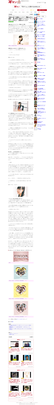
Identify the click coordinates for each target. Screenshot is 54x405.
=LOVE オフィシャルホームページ (13, 333)
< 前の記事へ (10, 14)
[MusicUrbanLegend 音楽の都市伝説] (41, 123)
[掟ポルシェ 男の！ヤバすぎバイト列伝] (41, 73)
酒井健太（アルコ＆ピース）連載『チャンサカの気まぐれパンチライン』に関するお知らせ (14, 363)
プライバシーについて (26, 402)
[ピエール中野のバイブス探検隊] (41, 76)
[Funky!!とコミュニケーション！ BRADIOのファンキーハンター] (41, 106)
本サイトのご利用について (20, 402)
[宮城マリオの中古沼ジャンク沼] (41, 66)
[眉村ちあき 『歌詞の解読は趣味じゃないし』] (41, 53)
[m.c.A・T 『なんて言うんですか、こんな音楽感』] (41, 33)
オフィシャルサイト (20, 319)
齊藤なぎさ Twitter (11, 334)
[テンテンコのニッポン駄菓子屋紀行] (41, 103)
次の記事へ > (32, 14)
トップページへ (21, 400)
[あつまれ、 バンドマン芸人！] (41, 116)
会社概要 (31, 402)
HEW (12, 321)
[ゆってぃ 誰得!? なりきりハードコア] (41, 46)
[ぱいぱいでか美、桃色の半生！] (41, 86)
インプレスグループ (35, 402)
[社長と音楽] (41, 63)
